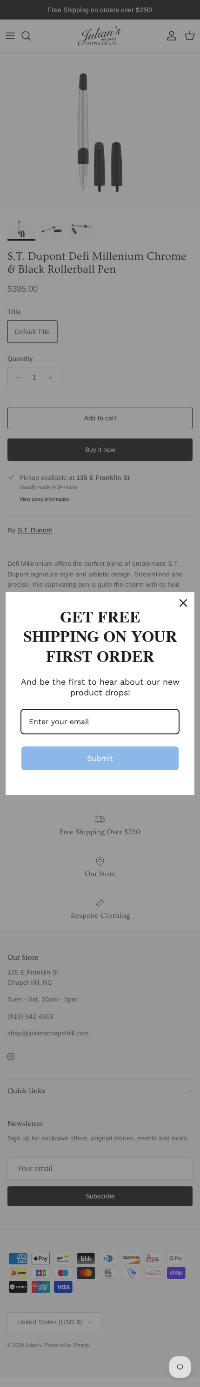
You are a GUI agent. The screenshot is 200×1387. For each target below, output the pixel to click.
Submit (100, 758)
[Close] (183, 603)
